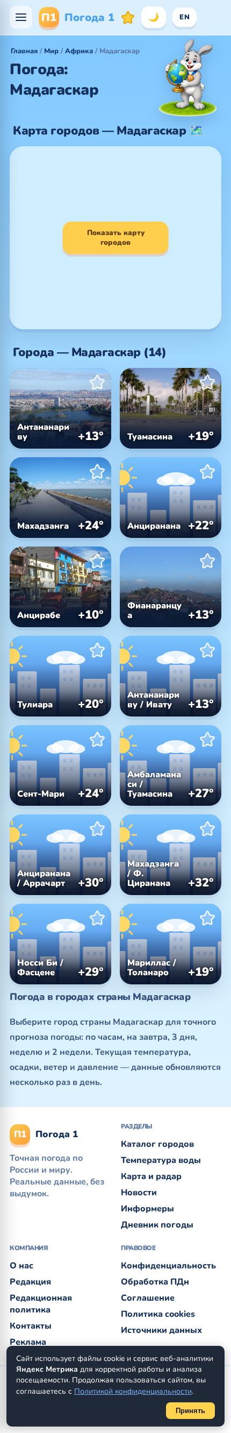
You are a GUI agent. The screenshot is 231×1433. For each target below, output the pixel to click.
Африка (79, 51)
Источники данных (161, 1330)
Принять (190, 1411)
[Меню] (21, 17)
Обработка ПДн (155, 1282)
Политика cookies (158, 1314)
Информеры (147, 1209)
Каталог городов (157, 1144)
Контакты (31, 1326)
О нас (21, 1266)
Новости (139, 1192)
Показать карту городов (116, 237)
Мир (51, 51)
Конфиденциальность (168, 1266)
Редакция (30, 1282)
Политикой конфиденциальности (133, 1391)
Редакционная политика (41, 1304)
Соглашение (148, 1298)
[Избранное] (128, 17)
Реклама (28, 1342)
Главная (24, 51)
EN (184, 17)
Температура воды (161, 1160)
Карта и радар (151, 1176)
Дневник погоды (157, 1225)
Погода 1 (77, 17)
